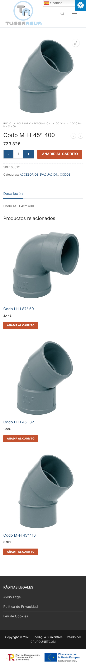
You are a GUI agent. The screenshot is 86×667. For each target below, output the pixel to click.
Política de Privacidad (20, 606)
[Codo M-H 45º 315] (73, 136)
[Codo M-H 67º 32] (80, 136)
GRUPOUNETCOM (43, 641)
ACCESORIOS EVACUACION (33, 123)
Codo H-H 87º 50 (18, 309)
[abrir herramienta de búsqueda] (62, 13)
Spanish (55, 3)
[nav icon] (74, 13)
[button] (76, 43)
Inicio (7, 123)
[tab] (13, 194)
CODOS (60, 123)
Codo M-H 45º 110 (19, 535)
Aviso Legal (12, 597)
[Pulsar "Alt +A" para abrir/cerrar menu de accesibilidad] (80, 5)
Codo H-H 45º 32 (18, 422)
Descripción (13, 193)
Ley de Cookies (15, 616)
